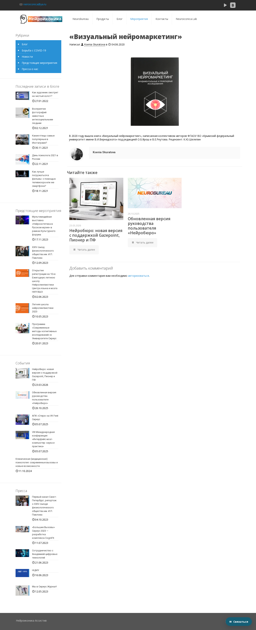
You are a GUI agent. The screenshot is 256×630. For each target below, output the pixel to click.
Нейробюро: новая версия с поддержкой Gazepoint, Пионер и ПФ (95, 235)
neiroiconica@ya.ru (34, 4)
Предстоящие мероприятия (39, 63)
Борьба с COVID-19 (34, 50)
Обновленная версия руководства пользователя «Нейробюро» (149, 225)
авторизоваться (138, 275)
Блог (25, 44)
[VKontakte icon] (233, 6)
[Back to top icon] (248, 607)
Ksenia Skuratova (94, 44)
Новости (27, 56)
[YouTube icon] (225, 6)
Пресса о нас (30, 69)
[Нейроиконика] (41, 19)
